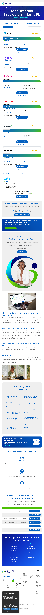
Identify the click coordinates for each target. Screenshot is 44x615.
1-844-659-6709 (22, 69)
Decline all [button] (14, 608)
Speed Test (25, 579)
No (36, 443)
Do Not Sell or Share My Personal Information (28, 602)
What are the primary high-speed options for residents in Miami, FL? (12, 396)
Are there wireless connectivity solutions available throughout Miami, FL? (12, 404)
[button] (10, 611)
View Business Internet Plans (22, 214)
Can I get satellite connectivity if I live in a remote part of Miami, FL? (12, 412)
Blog (23, 585)
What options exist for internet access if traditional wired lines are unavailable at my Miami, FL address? (30, 396)
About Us (24, 571)
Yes (36, 440)
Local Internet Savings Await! (8, 577)
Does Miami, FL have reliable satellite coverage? (30, 404)
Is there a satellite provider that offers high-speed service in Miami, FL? (30, 418)
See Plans (23, 52)
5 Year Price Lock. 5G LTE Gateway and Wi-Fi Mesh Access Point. (14, 81)
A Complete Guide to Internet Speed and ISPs (32, 575)
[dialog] (10, 602)
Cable (17, 587)
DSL (16, 590)
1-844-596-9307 (22, 141)
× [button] (17, 592)
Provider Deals (18, 578)
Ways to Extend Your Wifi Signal (38, 585)
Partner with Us (6, 587)
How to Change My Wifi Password (39, 592)
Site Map (32, 604)
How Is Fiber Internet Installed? (38, 578)
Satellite (17, 588)
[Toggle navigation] (27, 3)
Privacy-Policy (15, 606)
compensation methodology (11, 0)
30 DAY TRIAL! (6, 155)
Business (19, 26)
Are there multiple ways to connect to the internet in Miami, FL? (30, 426)
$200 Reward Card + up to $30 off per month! (11, 38)
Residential (8, 26)
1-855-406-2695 (22, 49)
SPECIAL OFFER (6, 36)
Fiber (17, 585)
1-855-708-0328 (22, 117)
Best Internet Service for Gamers (32, 580)
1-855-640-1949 (22, 92)
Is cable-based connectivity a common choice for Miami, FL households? (12, 427)
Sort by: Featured (32, 27)
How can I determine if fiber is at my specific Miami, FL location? (30, 411)
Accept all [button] (6, 608)
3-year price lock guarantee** (8, 106)
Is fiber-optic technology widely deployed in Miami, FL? (12, 420)
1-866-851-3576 (22, 166)
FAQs (24, 583)
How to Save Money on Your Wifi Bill (38, 588)
